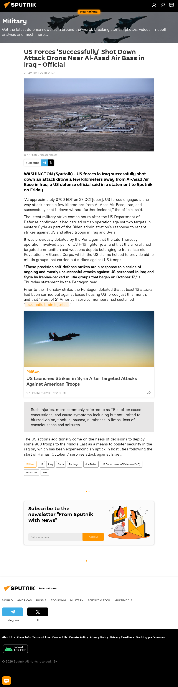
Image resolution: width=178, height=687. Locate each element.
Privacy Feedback (122, 637)
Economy (58, 600)
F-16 (45, 472)
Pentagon (74, 464)
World (7, 600)
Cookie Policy (78, 637)
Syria (61, 464)
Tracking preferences (150, 637)
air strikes (31, 472)
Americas (24, 600)
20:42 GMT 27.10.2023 (39, 73)
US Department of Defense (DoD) (121, 464)
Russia (41, 600)
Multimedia (123, 600)
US (41, 464)
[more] (149, 392)
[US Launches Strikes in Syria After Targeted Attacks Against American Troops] (89, 339)
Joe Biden (91, 464)
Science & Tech (99, 600)
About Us (8, 637)
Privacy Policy (99, 637)
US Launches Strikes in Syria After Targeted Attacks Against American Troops (81, 381)
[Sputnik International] (21, 8)
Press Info (24, 637)
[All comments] (6, 680)
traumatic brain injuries (47, 304)
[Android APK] (15, 649)
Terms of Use (41, 637)
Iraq (50, 464)
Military (33, 371)
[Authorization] (154, 4)
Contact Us (60, 637)
